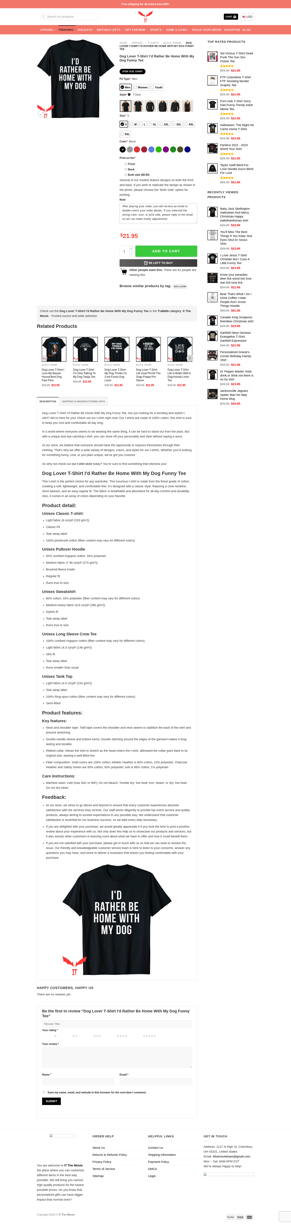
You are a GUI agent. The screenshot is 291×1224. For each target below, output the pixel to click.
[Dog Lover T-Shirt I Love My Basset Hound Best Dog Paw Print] (54, 349)
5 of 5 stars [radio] (136, 1036)
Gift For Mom (135, 29)
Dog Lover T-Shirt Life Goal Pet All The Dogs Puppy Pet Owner (148, 375)
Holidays (85, 29)
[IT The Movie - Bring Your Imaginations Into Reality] (145, 16)
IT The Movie (73, 1165)
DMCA (152, 1169)
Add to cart (166, 251)
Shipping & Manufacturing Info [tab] (83, 401)
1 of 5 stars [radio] (47, 1036)
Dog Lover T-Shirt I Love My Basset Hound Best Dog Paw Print (53, 375)
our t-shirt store (82, 464)
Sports (155, 29)
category (169, 311)
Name (46, 1074)
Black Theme (172, 42)
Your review (50, 1043)
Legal (151, 1176)
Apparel (47, 29)
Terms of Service (103, 1169)
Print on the (127, 157)
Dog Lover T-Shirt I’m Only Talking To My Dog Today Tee (84, 373)
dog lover (180, 286)
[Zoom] (41, 113)
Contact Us (155, 1147)
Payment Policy (158, 1162)
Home (123, 42)
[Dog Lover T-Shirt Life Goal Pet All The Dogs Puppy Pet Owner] (148, 349)
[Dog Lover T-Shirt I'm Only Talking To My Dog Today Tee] (85, 349)
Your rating (50, 1030)
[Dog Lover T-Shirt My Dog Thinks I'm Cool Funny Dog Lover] (117, 349)
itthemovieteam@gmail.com (231, 1156)
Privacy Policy (101, 1162)
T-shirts (153, 42)
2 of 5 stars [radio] (65, 1036)
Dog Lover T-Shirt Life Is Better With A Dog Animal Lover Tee (179, 375)
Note (123, 199)
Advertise (232, 29)
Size (123, 115)
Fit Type (125, 78)
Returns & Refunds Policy (109, 1155)
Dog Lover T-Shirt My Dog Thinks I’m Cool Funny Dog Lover (116, 375)
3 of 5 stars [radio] (86, 1036)
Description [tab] (48, 401)
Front (131, 163)
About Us (98, 1147)
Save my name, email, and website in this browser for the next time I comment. (96, 1092)
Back (131, 169)
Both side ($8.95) (138, 174)
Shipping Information (162, 1155)
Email (124, 1074)
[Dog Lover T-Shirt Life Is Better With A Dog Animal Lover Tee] (180, 349)
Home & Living (176, 29)
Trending (65, 29)
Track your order (207, 29)
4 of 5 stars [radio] (110, 1036)
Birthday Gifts (108, 29)
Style (125, 94)
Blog (247, 29)
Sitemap (98, 1176)
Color (124, 141)
